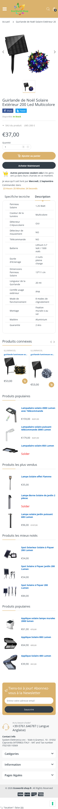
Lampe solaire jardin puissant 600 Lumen (37, 515)
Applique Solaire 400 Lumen (36, 655)
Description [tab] (42, 196)
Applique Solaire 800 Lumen (36, 637)
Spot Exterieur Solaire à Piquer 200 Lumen (37, 549)
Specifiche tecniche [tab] (17, 196)
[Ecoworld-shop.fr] (19, 9)
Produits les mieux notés (20, 535)
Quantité (6, 142)
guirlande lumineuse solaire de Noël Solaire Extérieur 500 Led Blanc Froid (42, 354)
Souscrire (29, 709)
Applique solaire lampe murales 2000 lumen (38, 619)
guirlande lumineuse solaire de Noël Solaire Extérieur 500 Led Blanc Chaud (16, 354)
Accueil (6, 21)
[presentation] (51, 342)
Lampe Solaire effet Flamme (36, 476)
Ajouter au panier (31, 155)
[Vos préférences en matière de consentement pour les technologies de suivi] (53, 804)
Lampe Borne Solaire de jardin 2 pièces (38, 497)
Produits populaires (16, 396)
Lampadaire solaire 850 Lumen (37, 445)
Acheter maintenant (29, 165)
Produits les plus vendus (19, 465)
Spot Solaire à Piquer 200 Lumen (34, 586)
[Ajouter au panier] (25, 381)
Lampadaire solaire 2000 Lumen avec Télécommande (38, 409)
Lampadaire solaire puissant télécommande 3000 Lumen (36, 428)
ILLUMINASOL (10, 350)
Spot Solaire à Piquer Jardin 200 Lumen (38, 567)
